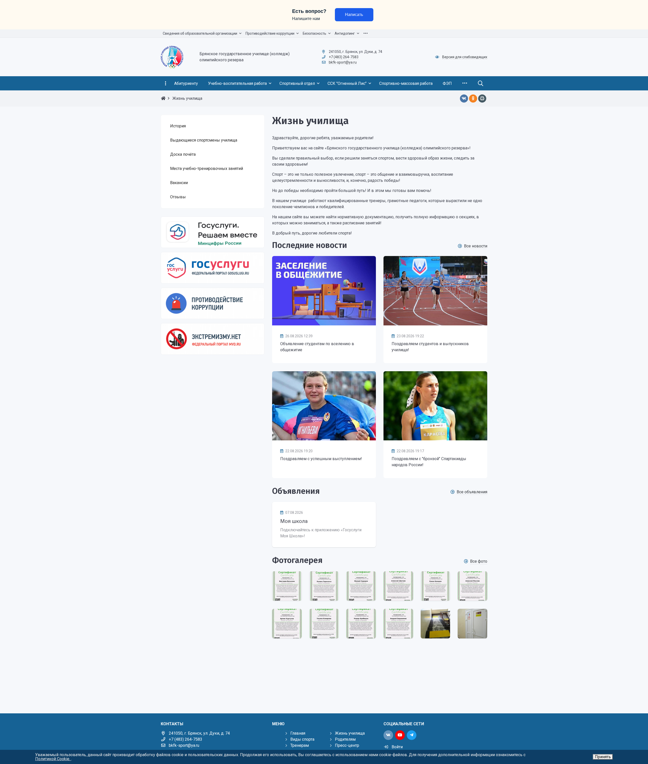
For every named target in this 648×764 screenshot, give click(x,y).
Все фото (478, 561)
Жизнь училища (350, 733)
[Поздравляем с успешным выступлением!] (324, 405)
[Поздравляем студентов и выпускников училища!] (435, 290)
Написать (354, 14)
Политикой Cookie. (53, 758)
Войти (397, 747)
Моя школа (294, 521)
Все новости (475, 246)
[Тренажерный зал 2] (472, 623)
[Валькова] (287, 586)
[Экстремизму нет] (212, 338)
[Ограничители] (435, 623)
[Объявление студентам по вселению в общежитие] (324, 290)
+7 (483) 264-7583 (343, 57)
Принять (603, 756)
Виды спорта (302, 739)
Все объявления (472, 491)
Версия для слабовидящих (464, 57)
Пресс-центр (347, 745)
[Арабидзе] (361, 623)
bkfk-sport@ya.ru (343, 62)
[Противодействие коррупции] (212, 303)
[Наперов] (435, 586)
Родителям (345, 739)
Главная (297, 733)
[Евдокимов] (398, 623)
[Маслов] (472, 586)
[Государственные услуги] (212, 267)
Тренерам (299, 745)
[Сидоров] (361, 586)
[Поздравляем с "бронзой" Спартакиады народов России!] (435, 405)
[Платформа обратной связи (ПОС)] (212, 232)
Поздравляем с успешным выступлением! (321, 458)
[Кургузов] (287, 623)
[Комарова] (324, 623)
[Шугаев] (398, 586)
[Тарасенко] (324, 586)
